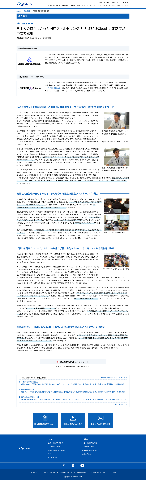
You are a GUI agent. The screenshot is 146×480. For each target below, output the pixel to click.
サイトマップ (34, 472)
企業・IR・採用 (104, 2)
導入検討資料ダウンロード (45, 420)
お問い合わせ (116, 2)
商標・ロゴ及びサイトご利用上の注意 (56, 472)
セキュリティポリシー (98, 472)
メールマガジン (103, 5)
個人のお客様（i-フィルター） (58, 450)
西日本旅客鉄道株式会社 (74, 398)
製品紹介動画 (75, 5)
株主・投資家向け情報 (89, 443)
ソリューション (55, 5)
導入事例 (65, 5)
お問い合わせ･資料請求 (100, 420)
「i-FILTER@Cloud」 (37, 76)
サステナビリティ (88, 446)
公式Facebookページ (73, 465)
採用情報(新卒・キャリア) (90, 450)
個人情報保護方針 (80, 472)
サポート (125, 5)
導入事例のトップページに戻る (115, 377)
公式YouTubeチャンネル (82, 465)
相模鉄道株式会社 (74, 390)
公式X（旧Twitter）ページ (64, 465)
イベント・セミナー (88, 5)
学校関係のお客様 (54, 446)
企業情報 (85, 439)
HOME (19, 11)
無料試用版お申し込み (73, 420)
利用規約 (113, 472)
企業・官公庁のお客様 (55, 443)
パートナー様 (115, 5)
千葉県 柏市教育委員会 (73, 383)
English (125, 2)
